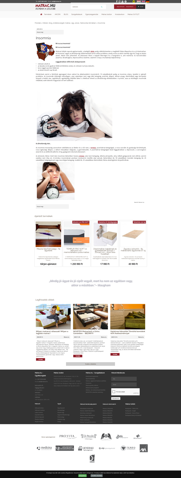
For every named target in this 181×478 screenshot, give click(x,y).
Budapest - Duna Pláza (132, 413)
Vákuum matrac (40, 410)
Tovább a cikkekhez (90, 364)
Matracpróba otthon (92, 385)
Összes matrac (39, 419)
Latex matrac (39, 412)
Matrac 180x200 (107, 415)
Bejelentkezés (120, 6)
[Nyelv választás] (139, 2)
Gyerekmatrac (39, 414)
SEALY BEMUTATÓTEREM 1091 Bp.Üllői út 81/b (66, 386)
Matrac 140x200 (107, 422)
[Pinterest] (126, 1)
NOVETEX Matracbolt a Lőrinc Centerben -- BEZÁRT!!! (86, 332)
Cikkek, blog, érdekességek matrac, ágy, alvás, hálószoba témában (69, 23)
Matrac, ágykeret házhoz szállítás (96, 381)
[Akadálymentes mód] (134, 2)
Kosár (141, 6)
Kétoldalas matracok (86, 408)
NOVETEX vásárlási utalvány (94, 392)
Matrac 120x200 (107, 420)
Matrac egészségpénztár (48, 437)
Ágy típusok (61, 408)
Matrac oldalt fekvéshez (87, 411)
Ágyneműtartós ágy (63, 414)
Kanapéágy (61, 410)
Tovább (40, 359)
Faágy (59, 421)
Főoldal (38, 23)
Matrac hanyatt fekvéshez (88, 422)
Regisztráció (129, 6)
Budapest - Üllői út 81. (131, 408)
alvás (92, 51)
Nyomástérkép (90, 378)
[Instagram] (119, 1)
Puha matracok (85, 420)
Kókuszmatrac (39, 408)
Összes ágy (61, 412)
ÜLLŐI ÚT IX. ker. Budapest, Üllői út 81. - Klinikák (67, 381)
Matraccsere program (92, 387)
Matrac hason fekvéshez (87, 415)
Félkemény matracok (86, 417)
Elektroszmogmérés (92, 376)
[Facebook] (117, 1)
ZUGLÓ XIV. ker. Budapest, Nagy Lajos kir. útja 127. (68, 383)
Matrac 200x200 (108, 408)
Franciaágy (61, 417)
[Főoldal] (41, 14)
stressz (93, 148)
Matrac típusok (39, 417)
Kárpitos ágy (61, 419)
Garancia (88, 383)
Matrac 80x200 (107, 413)
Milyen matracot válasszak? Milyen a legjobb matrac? (52, 332)
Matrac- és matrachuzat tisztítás (95, 390)
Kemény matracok (86, 413)
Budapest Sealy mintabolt (133, 415)
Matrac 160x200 (107, 411)
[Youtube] (123, 1)
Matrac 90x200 (107, 417)
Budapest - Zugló (130, 411)
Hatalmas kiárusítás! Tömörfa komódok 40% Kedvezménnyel (127, 332)
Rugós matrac (39, 421)
